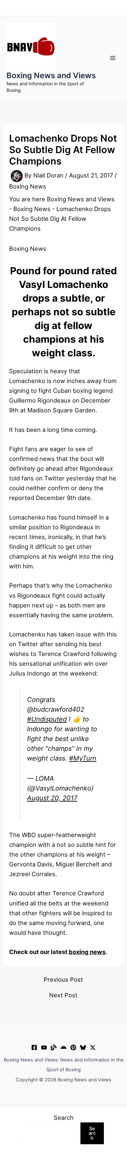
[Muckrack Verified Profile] (54, 1047)
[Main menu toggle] (112, 57)
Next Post (63, 995)
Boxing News (27, 186)
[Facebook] (34, 1047)
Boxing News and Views (51, 75)
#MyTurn (82, 758)
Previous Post (63, 979)
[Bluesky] (83, 1047)
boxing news (87, 951)
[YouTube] (44, 1047)
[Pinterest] (73, 1047)
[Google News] (63, 1047)
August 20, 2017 (52, 798)
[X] (93, 1047)
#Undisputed (47, 719)
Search (64, 1117)
